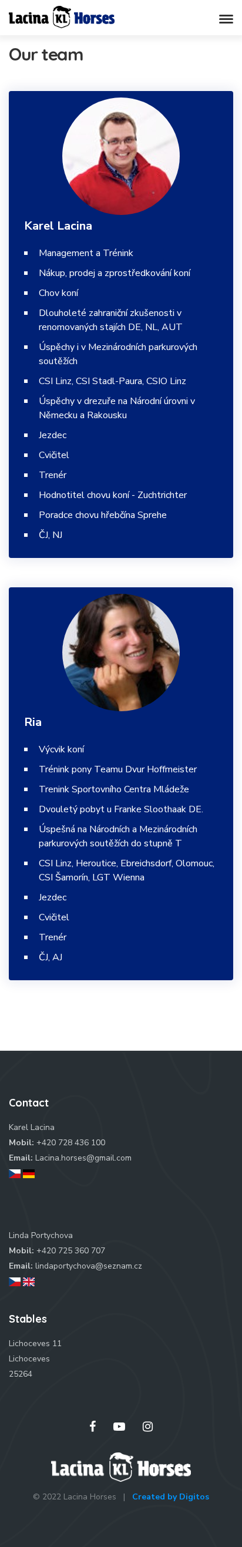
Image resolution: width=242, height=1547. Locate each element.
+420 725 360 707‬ (70, 1250)
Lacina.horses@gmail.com (83, 1157)
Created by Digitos (170, 1496)
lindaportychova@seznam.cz (88, 1266)
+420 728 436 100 (70, 1142)
